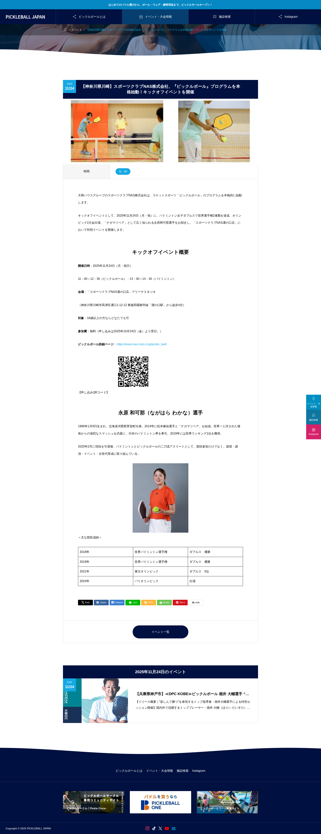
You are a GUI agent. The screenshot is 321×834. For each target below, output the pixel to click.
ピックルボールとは (129, 770)
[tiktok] (154, 828)
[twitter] (160, 828)
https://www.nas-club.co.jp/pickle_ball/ (142, 344)
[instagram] (147, 828)
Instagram (198, 770)
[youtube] (167, 828)
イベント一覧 (160, 631)
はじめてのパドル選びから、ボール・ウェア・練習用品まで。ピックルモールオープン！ (160, 4)
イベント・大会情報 (159, 770)
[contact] (174, 828)
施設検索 (183, 770)
